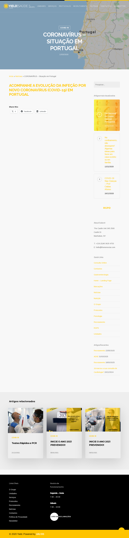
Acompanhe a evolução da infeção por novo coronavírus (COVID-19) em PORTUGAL (47, 90)
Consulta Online (100, 263)
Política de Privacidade (18, 517)
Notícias (94, 6)
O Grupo (32, 6)
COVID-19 (64, 28)
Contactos (106, 6)
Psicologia (98, 316)
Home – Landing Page (102, 281)
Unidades (41, 6)
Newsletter (119, 6)
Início (11, 76)
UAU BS (40, 534)
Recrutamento (80, 6)
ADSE (96, 357)
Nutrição (97, 298)
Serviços (52, 6)
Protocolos (65, 6)
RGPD (107, 207)
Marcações (98, 287)
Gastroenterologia (101, 275)
